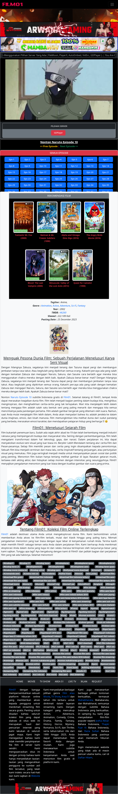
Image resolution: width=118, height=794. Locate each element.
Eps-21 (105, 172)
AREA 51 (59, 681)
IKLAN (84, 681)
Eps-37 (27, 191)
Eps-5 (74, 159)
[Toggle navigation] (112, 4)
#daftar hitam (65, 573)
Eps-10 (43, 165)
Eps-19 (74, 172)
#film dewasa (89, 587)
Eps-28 (105, 178)
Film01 (67, 397)
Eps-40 (74, 191)
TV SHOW (45, 681)
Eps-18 (58, 172)
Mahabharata (85, 700)
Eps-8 (11, 165)
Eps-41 (90, 191)
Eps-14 (105, 165)
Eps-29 (11, 185)
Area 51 (66, 696)
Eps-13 (90, 165)
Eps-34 (90, 185)
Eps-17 (43, 172)
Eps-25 (58, 178)
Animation (46, 305)
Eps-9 (27, 165)
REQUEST (97, 681)
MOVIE (31, 681)
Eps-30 (27, 185)
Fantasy (81, 305)
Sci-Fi (73, 305)
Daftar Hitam (85, 757)
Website (35, 775)
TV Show (55, 696)
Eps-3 (43, 159)
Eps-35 (105, 185)
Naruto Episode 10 (21, 397)
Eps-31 (43, 185)
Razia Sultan (91, 731)
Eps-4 (58, 159)
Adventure (65, 305)
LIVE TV (72, 681)
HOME (19, 681)
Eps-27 (90, 178)
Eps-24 (43, 178)
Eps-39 (58, 191)
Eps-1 (11, 159)
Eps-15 (11, 172)
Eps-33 (74, 185)
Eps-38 (43, 191)
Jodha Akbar (102, 720)
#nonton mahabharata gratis (70, 660)
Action (56, 305)
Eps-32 (58, 185)
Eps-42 (105, 191)
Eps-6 (90, 159)
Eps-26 (74, 178)
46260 (63, 312)
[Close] (60, 19)
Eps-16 (27, 172)
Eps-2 (27, 159)
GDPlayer (58, 132)
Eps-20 (90, 172)
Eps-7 (106, 159)
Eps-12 (74, 165)
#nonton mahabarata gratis (43, 660)
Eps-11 (58, 165)
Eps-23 (27, 178)
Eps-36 (11, 191)
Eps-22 (11, 178)
